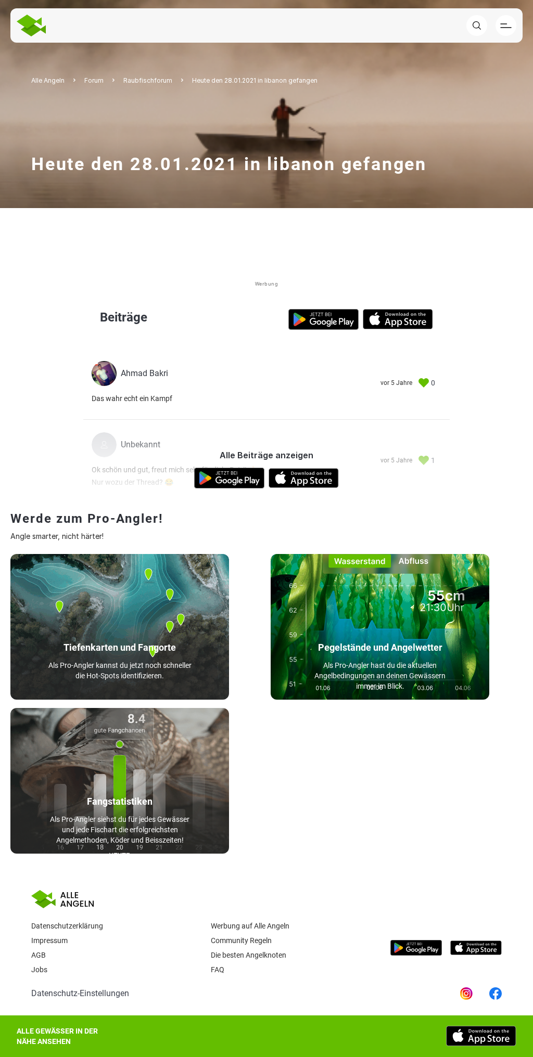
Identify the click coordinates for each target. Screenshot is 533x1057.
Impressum (49, 940)
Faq (217, 969)
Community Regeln (241, 940)
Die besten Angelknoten (248, 955)
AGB (38, 955)
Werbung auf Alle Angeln (250, 926)
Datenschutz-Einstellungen (80, 993)
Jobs (39, 969)
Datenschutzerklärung (67, 926)
